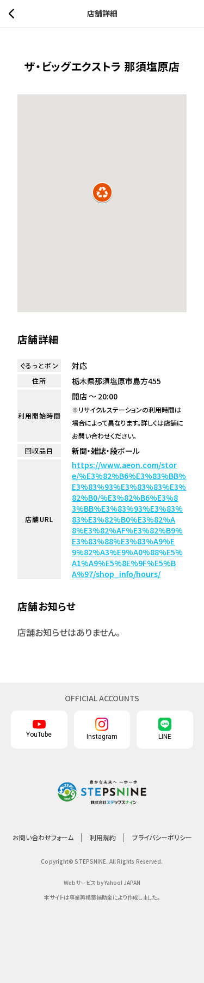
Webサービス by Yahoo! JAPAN (102, 882)
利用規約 (103, 837)
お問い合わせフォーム (43, 837)
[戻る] (14, 13)
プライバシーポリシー (162, 837)
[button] (102, 192)
